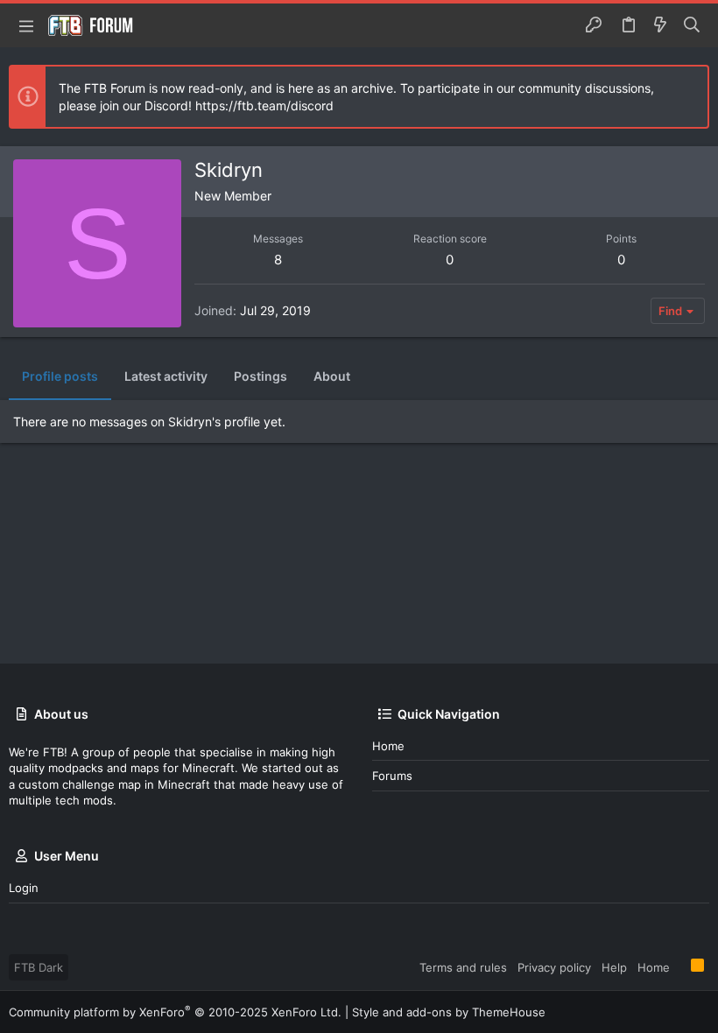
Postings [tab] (260, 376)
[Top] (680, 966)
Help (614, 967)
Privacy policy (554, 967)
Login (24, 888)
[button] (26, 25)
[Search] (692, 25)
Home (388, 746)
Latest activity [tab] (166, 376)
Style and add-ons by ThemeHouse (449, 1012)
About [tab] (331, 376)
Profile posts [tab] (60, 376)
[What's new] (660, 25)
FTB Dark (38, 967)
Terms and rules (463, 967)
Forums (392, 776)
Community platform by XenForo (175, 1012)
